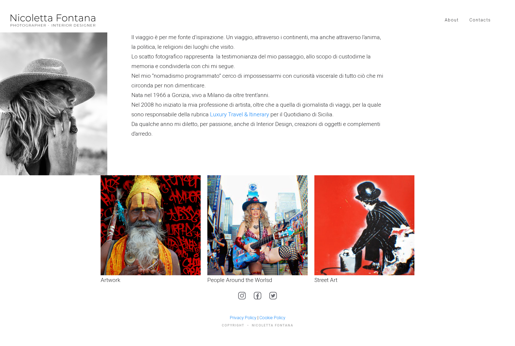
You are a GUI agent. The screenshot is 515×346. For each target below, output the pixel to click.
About (452, 20)
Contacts (480, 20)
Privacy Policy (243, 317)
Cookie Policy (272, 317)
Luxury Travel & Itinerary (239, 114)
